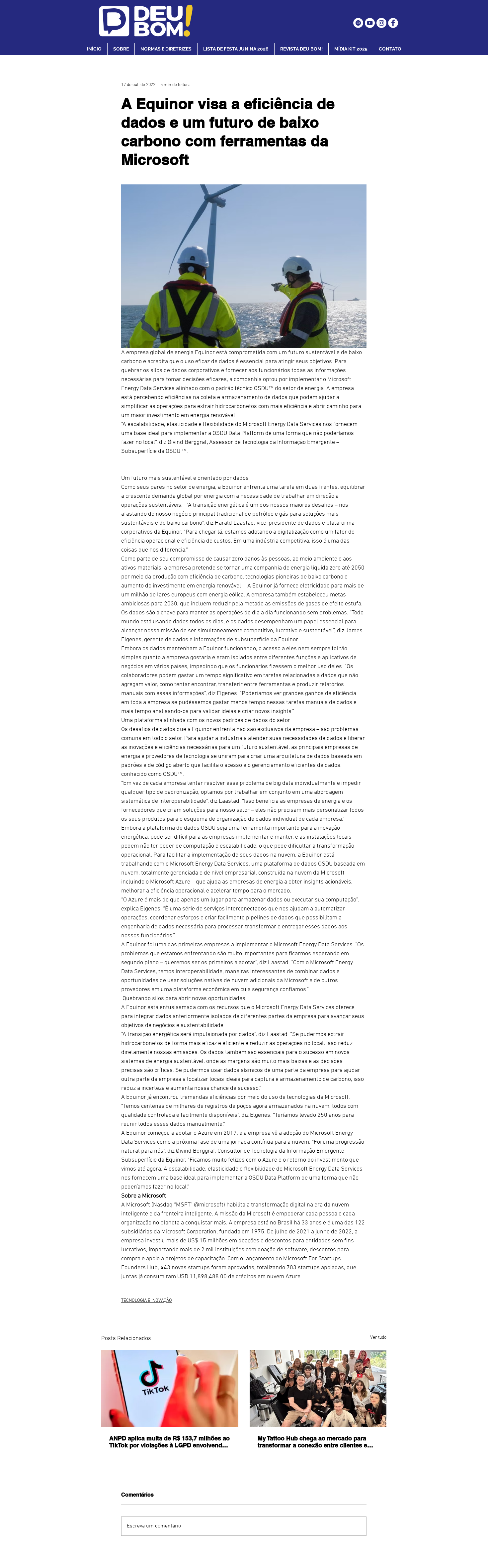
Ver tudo (378, 1337)
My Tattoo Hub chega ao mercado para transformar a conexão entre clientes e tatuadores (312, 1442)
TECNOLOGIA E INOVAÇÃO (146, 1301)
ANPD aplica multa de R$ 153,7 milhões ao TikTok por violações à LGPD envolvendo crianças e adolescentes (169, 1442)
